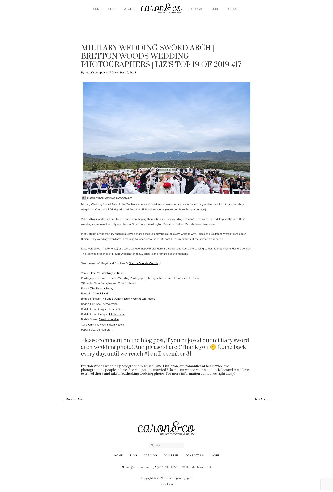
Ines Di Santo (117, 309)
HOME (97, 9)
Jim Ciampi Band (98, 293)
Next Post (262, 399)
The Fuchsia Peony (101, 288)
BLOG (112, 9)
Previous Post (73, 399)
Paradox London (109, 319)
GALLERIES (171, 455)
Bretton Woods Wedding (144, 263)
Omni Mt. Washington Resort (108, 273)
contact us (209, 374)
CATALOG (128, 9)
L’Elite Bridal (117, 314)
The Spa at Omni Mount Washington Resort (128, 299)
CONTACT (233, 9)
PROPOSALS (195, 9)
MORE (215, 9)
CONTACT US (195, 455)
